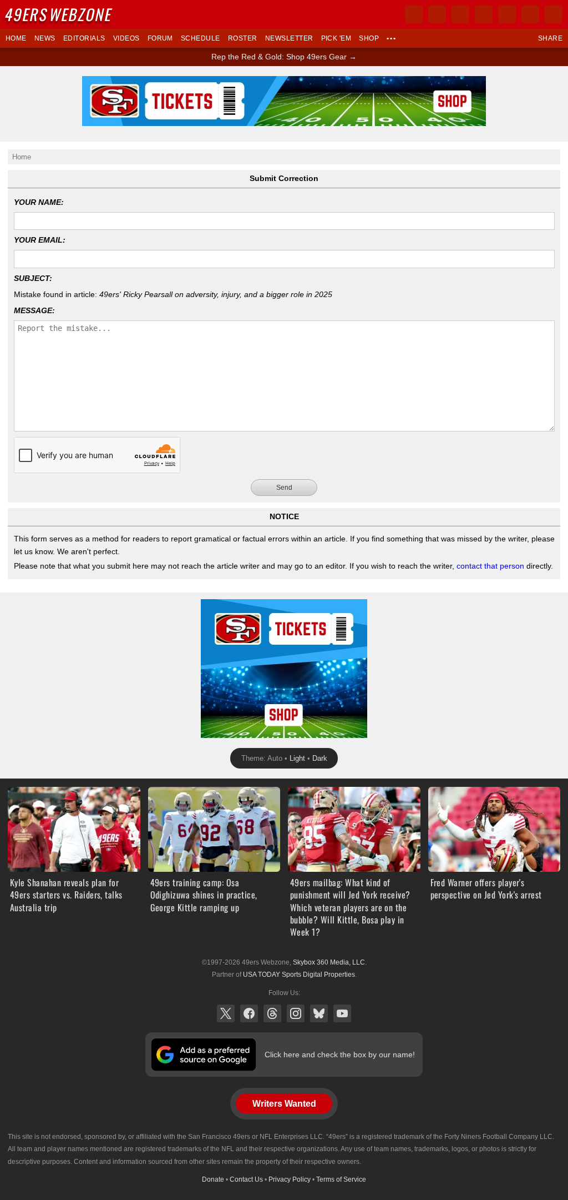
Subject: (33, 278)
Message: (34, 310)
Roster (242, 38)
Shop (369, 38)
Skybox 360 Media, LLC (329, 962)
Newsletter (289, 38)
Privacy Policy (289, 1179)
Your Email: (39, 239)
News (44, 38)
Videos (126, 38)
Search (553, 14)
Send (284, 487)
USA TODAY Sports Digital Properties (299, 974)
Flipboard (507, 14)
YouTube (342, 1013)
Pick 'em (336, 38)
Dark (319, 758)
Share (550, 38)
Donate (213, 1179)
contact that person (490, 565)
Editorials (84, 38)
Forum (160, 38)
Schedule (200, 38)
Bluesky (319, 1013)
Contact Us (246, 1179)
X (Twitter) (226, 1013)
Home (16, 38)
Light (297, 758)
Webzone (59, 14)
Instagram (296, 1013)
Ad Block (216, 605)
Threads (272, 1013)
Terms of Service (341, 1179)
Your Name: (39, 202)
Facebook (249, 1013)
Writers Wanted (284, 1103)
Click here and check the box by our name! (340, 1054)
